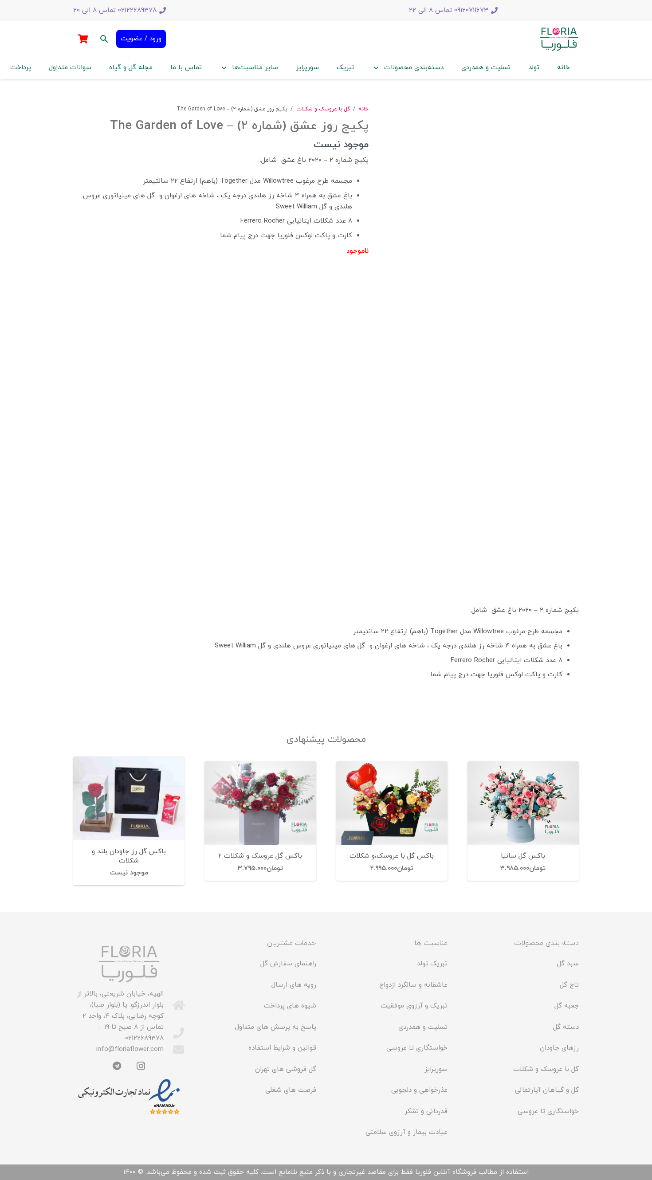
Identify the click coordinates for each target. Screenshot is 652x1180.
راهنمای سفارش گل (288, 963)
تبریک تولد (432, 963)
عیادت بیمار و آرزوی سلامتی (406, 1132)
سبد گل (568, 963)
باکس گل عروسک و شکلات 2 (260, 856)
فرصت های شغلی (290, 1090)
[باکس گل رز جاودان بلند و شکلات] (129, 798)
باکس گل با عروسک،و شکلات (392, 856)
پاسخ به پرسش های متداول (275, 1027)
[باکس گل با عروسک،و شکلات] (392, 803)
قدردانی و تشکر (426, 1111)
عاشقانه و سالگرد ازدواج (413, 985)
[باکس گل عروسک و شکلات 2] (260, 803)
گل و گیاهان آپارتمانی (547, 1090)
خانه (363, 109)
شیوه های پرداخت (290, 1006)
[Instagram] (141, 1066)
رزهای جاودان (559, 1048)
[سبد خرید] (83, 39)
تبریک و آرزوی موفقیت (414, 1006)
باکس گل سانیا (523, 856)
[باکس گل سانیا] (523, 803)
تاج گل (569, 985)
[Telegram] (117, 1066)
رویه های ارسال (293, 985)
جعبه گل (566, 1006)
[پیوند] (559, 39)
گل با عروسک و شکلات (323, 109)
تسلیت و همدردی (423, 1027)
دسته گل (566, 1027)
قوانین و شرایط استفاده (282, 1048)
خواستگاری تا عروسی (548, 1111)
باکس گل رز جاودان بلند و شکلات (129, 856)
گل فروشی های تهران (285, 1069)
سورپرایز (436, 1069)
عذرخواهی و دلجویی (419, 1090)
